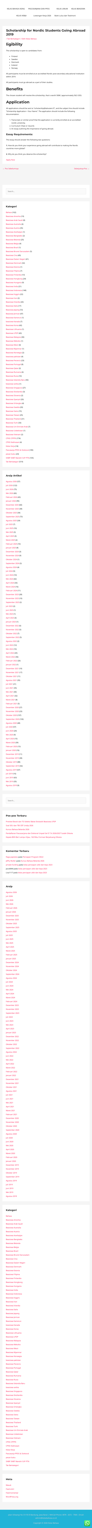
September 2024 (12, 563)
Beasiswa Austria (13, 228)
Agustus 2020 (11, 723)
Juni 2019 (9, 777)
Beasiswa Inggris (13, 294)
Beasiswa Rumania (13, 372)
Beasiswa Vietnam (13, 434)
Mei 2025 (9, 532)
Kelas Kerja (10, 446)
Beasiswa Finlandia (13, 275)
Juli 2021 (9, 684)
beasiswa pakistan (13, 356)
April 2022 (10, 653)
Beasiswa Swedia (13, 407)
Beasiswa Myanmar (14, 348)
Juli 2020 (9, 727)
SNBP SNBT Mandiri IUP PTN (17, 458)
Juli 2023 (9, 606)
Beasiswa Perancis (13, 360)
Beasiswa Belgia (12, 243)
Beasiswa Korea (12, 325)
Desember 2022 (12, 625)
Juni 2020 (9, 731)
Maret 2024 (10, 586)
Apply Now (10, 160)
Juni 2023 (9, 610)
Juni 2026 (9, 489)
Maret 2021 (10, 699)
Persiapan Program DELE (33, 857)
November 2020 (12, 711)
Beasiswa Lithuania (13, 329)
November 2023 (12, 598)
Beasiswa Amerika (13, 216)
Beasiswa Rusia (12, 376)
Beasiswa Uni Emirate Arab (17, 426)
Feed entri (10, 1489)
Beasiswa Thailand (13, 419)
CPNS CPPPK (11, 438)
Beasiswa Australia (13, 224)
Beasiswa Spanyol (13, 399)
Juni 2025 (9, 528)
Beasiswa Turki (12, 422)
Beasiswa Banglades (14, 235)
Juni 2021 (9, 688)
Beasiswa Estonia (13, 267)
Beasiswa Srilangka (13, 403)
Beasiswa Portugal (13, 364)
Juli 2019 (9, 773)
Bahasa (9, 212)
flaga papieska (12, 857)
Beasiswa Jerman (13, 313)
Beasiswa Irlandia (13, 302)
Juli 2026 (9, 485)
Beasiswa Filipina (13, 271)
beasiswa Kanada (13, 321)
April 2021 (10, 696)
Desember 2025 (12, 505)
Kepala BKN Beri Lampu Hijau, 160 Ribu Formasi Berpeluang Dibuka (34, 837)
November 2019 (12, 758)
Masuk (8, 1485)
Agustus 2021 (11, 680)
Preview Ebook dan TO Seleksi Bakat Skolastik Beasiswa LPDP (31, 821)
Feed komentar (12, 1493)
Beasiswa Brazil (12, 247)
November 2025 (12, 509)
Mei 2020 (9, 734)
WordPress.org (12, 1496)
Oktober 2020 (11, 715)
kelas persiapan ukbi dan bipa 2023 (37, 864)
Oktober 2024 (11, 559)
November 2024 (12, 555)
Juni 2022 (9, 645)
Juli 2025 (9, 524)
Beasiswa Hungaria (13, 282)
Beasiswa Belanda (13, 239)
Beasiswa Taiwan (12, 415)
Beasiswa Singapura (14, 387)
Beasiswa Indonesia (14, 290)
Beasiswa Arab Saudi (14, 220)
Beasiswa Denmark (13, 263)
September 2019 (12, 766)
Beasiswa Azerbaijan (14, 232)
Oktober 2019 (11, 762)
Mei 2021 (9, 692)
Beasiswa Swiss (12, 411)
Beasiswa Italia (12, 306)
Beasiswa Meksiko (13, 341)
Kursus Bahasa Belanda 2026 (17, 829)
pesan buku (10, 454)
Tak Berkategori (13, 38)
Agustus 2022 (11, 641)
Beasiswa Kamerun (13, 317)
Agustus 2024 (11, 567)
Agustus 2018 (11, 785)
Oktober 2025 (11, 512)
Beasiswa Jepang (12, 310)
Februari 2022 (11, 660)
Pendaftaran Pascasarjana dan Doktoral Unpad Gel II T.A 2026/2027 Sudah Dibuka (39, 833)
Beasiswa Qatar (12, 368)
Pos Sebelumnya (10, 168)
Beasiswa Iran (11, 298)
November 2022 (12, 629)
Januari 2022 (11, 664)
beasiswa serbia (12, 384)
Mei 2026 (9, 493)
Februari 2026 (11, 497)
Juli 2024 (9, 571)
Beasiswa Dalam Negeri (15, 259)
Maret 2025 (10, 540)
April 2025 (10, 536)
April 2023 (10, 618)
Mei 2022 (9, 649)
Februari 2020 (11, 746)
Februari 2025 (11, 544)
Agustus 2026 (11, 481)
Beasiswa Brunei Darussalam (17, 251)
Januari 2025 (11, 547)
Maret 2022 (10, 657)
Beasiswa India (12, 286)
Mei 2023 (9, 614)
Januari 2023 (11, 621)
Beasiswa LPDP (12, 333)
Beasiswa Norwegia (14, 352)
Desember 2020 (12, 707)
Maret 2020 (10, 742)
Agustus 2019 (11, 770)
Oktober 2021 (11, 676)
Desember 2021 (12, 668)
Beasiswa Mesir (12, 345)
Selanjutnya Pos (81, 168)
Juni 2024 (9, 575)
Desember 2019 (12, 754)
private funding (12, 864)
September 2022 (12, 637)
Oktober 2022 (11, 633)
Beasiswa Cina (11, 255)
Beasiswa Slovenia (13, 395)
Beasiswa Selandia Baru (15, 380)
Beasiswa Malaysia (13, 337)
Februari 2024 (11, 590)
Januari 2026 (11, 501)
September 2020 (12, 719)
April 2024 (10, 583)
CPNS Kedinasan (12, 442)
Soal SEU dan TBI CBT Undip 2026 (19, 825)
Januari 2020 (11, 750)
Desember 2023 (12, 594)
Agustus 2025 (11, 520)
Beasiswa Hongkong (14, 278)
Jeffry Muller (11, 861)
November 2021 (12, 672)
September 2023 (12, 602)
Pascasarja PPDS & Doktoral (17, 450)
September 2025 (12, 516)
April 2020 (10, 738)
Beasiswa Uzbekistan (14, 430)
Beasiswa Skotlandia (14, 391)
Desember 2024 (12, 551)
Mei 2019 (9, 781)
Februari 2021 (11, 703)
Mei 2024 (9, 579)
